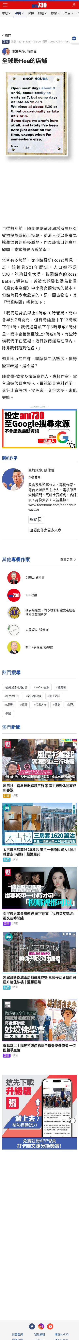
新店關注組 (34, 696)
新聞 (5, 41)
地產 (6, 859)
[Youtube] (50, 1326)
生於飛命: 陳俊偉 (41, 470)
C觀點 (9, 704)
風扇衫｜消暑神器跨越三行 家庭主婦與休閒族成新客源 (39, 788)
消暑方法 (41, 704)
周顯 (8, 713)
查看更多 (66, 559)
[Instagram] (41, 1326)
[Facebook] (32, 1326)
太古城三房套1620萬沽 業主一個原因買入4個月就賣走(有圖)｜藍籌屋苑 (40, 852)
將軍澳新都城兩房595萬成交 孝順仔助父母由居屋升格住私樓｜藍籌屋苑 (39, 980)
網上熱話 (54, 696)
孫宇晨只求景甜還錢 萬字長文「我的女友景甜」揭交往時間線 (39, 916)
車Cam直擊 (42, 687)
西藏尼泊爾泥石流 (16, 687)
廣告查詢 (17, 1334)
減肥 (71, 704)
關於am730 (61, 1334)
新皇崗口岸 (12, 696)
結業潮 (62, 687)
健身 (57, 704)
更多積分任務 (60, 1301)
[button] (5, 5)
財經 (6, 795)
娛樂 (6, 923)
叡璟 (24, 704)
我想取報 (39, 1334)
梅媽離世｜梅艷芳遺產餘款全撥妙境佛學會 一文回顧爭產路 (39, 1048)
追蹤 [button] (33, 519)
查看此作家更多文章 (45, 530)
